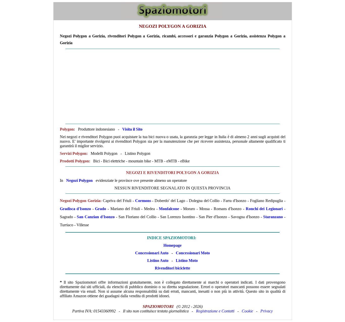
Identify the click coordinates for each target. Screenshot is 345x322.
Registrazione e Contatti (215, 311)
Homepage (172, 245)
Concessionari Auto (151, 253)
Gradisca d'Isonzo (75, 209)
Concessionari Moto (192, 253)
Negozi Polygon (79, 180)
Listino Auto (157, 260)
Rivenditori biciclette (172, 268)
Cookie (247, 311)
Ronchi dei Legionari (264, 209)
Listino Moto (187, 260)
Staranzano (273, 217)
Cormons (143, 201)
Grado (100, 209)
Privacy (266, 311)
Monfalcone (170, 209)
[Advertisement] (172, 86)
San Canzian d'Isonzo (96, 217)
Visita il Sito (132, 129)
